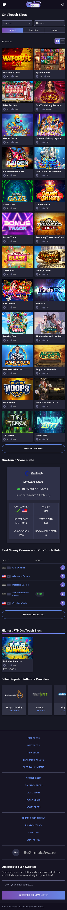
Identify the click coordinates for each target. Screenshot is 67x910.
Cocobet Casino (20, 603)
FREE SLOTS (34, 738)
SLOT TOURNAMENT (33, 767)
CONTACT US (33, 839)
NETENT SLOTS (33, 778)
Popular (54, 29)
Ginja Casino (18, 567)
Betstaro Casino (20, 584)
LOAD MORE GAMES (33, 448)
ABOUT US (33, 832)
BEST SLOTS (33, 745)
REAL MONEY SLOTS (33, 759)
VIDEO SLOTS (33, 792)
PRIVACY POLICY (33, 825)
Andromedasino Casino (20, 594)
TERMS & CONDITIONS (33, 818)
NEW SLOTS (33, 752)
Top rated (33, 29)
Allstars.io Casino (21, 576)
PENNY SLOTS (33, 799)
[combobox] (17, 23)
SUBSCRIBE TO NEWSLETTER (33, 894)
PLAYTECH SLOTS (34, 785)
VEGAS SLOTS (34, 807)
